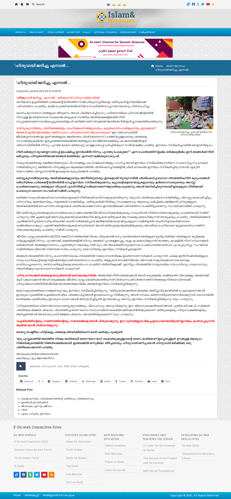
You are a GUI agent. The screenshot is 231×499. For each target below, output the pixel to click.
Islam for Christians (78, 441)
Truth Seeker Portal (26, 457)
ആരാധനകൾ (36, 32)
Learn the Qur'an (115, 470)
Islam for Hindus (76, 457)
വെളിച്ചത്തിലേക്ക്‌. (147, 32)
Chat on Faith (74, 482)
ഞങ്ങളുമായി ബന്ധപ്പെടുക (58, 495)
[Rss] (213, 4)
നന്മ (59, 366)
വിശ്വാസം (20, 32)
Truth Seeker (74, 449)
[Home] (17, 4)
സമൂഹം (86, 32)
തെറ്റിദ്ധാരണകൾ (128, 32)
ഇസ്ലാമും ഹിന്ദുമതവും (105, 32)
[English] (108, 4)
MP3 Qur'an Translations (158, 470)
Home (17, 495)
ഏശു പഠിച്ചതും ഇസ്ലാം (35, 413)
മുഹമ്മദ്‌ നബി (73, 32)
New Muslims (113, 453)
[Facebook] (194, 4)
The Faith (72, 466)
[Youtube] (208, 4)
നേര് (73, 366)
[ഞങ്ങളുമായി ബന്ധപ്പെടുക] (28, 4)
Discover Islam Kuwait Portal (33, 449)
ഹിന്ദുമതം (83, 366)
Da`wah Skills (190, 445)
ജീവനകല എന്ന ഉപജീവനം (36, 406)
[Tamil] (124, 4)
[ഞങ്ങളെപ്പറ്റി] (22, 4)
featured (35, 366)
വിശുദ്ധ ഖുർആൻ (55, 32)
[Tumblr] (198, 4)
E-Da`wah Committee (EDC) (31, 441)
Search (40, 4)
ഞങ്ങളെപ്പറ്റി (32, 495)
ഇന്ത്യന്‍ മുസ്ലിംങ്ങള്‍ (34, 402)
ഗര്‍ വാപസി (48, 366)
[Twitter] (203, 4)
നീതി (66, 366)
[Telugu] (119, 4)
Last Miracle (74, 474)
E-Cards (19, 466)
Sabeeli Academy (115, 445)
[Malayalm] (113, 4)
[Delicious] (189, 4)
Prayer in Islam (114, 461)
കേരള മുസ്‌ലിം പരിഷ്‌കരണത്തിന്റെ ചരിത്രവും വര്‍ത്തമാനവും (57, 398)
